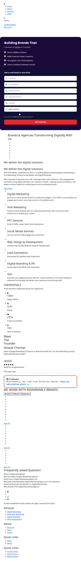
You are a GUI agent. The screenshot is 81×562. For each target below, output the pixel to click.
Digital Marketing (14, 512)
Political (15, 394)
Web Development (14, 519)
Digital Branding (13, 517)
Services (10, 11)
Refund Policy (12, 556)
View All (7, 423)
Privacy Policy (12, 551)
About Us (11, 527)
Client (9, 14)
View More (8, 188)
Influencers (25, 394)
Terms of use (12, 554)
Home (9, 6)
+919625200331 (10, 25)
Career (10, 532)
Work (9, 541)
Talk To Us (8, 27)
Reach (9, 543)
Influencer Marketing (15, 514)
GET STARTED (40, 122)
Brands (7, 394)
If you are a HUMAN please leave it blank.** (18, 117)
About (9, 9)
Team (9, 530)
